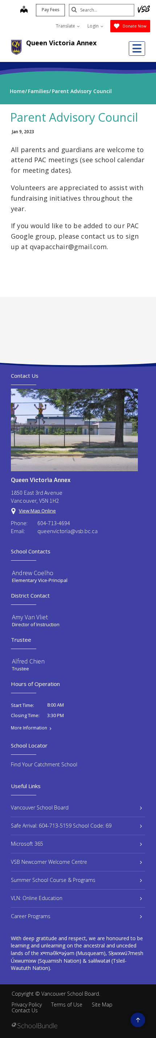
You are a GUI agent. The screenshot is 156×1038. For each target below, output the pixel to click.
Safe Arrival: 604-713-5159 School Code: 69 (61, 825)
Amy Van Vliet (30, 617)
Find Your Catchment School (44, 764)
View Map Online (37, 510)
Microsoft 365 (27, 843)
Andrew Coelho (32, 573)
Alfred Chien (28, 661)
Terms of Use (66, 1004)
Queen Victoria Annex (61, 42)
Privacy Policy (27, 1004)
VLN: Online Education (36, 898)
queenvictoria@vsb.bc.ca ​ (68, 531)
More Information (29, 728)
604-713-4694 (53, 523)
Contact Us (25, 1010)
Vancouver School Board (40, 807)
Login (93, 26)
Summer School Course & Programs (53, 879)
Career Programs (30, 916)
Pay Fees (50, 10)
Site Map (102, 1004)
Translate (66, 26)
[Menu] (137, 48)
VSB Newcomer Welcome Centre (49, 861)
